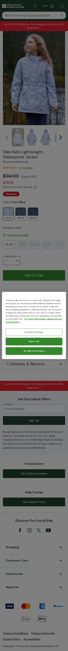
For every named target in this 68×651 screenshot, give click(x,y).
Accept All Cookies (34, 351)
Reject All (34, 341)
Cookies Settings (34, 332)
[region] (34, 325)
